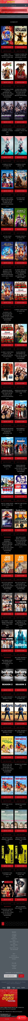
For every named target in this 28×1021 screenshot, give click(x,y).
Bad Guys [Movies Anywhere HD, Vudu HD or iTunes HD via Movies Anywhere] (21, 585)
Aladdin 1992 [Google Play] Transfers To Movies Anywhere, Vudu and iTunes (7, 273)
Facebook (14, 965)
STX (14, 946)
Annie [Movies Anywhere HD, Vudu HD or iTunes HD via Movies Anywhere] (21, 468)
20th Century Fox (14, 941)
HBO (14, 943)
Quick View (7, 47)
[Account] (24, 1)
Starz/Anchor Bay (14, 948)
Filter (7, 1019)
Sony (14, 940)
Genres (13, 16)
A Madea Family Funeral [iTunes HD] (7, 130)
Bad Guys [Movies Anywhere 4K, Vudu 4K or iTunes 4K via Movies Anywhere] (7, 585)
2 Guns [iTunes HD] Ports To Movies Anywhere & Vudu (21, 55)
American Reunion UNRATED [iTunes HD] (21, 392)
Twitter (14, 966)
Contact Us (14, 955)
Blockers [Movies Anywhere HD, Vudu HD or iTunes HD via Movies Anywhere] (7, 912)
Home (8, 16)
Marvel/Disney (14, 945)
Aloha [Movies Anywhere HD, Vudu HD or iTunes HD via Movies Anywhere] (21, 355)
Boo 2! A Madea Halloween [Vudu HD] (21, 908)
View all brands (14, 949)
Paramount (14, 938)
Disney (14, 937)
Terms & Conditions (14, 957)
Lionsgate (14, 935)
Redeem (14, 959)
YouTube (14, 968)
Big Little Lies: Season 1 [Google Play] (7, 839)
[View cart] (26, 1)
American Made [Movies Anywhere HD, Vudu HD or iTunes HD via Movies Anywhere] (7, 393)
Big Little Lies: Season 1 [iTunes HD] (20, 839)
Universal (14, 934)
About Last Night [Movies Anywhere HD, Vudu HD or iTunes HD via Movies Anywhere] (7, 201)
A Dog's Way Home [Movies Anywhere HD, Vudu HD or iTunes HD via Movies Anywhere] (21, 92)
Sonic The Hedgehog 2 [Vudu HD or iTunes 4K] (7, 55)
